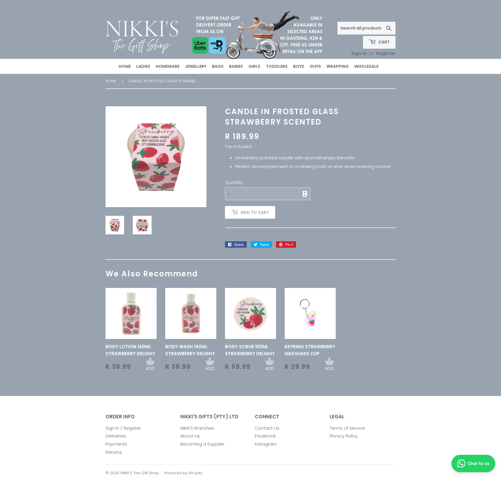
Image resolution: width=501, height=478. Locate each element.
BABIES (236, 66)
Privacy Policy (343, 436)
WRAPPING (337, 66)
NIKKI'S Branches (197, 428)
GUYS (315, 66)
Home (111, 81)
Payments (116, 444)
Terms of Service (347, 428)
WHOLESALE (366, 66)
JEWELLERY (195, 66)
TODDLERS (277, 66)
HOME (125, 66)
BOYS (298, 66)
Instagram (266, 444)
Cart (383, 42)
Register (385, 53)
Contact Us (267, 428)
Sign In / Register (123, 428)
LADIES (143, 66)
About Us (190, 436)
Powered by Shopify (183, 473)
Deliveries (116, 436)
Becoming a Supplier (202, 444)
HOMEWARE (167, 66)
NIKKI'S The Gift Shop (140, 473)
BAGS (218, 66)
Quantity (234, 182)
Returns (114, 452)
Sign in (358, 53)
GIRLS (254, 66)
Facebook (265, 436)
